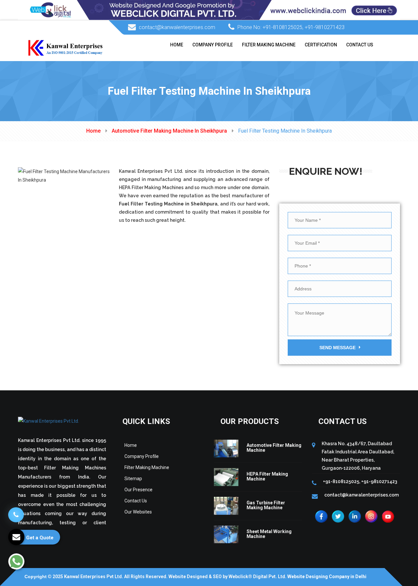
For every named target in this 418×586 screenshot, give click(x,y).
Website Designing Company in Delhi (326, 576)
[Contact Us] (16, 510)
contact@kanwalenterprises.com (177, 27)
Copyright (35, 576)
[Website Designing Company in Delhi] (209, 9)
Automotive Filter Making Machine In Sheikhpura (169, 131)
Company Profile (212, 44)
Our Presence (138, 489)
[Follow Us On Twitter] (338, 515)
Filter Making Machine (269, 44)
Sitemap (133, 478)
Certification (321, 44)
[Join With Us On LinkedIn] (354, 515)
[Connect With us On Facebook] (321, 515)
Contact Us (359, 44)
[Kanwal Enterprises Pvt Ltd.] (65, 47)
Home (176, 44)
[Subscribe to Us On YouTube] (387, 515)
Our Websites (138, 511)
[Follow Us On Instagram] (371, 515)
